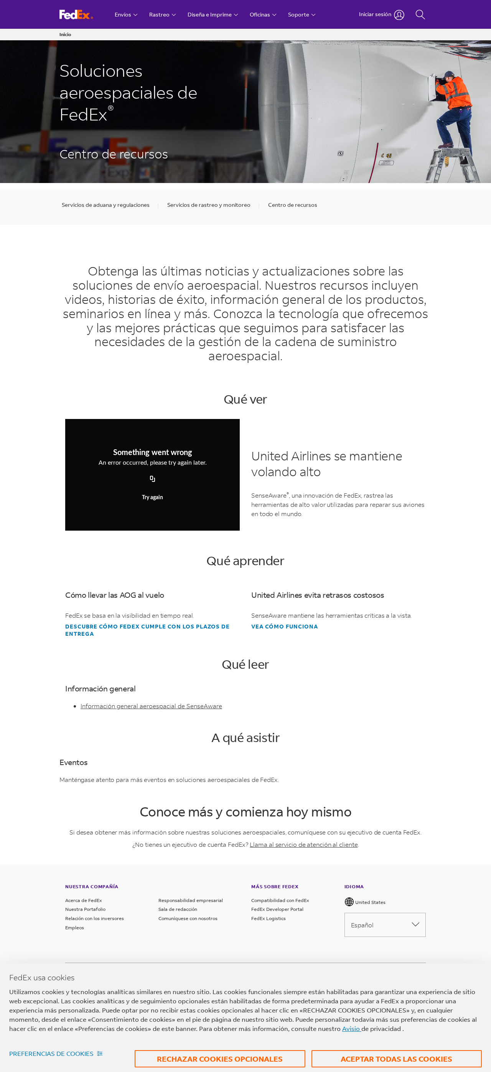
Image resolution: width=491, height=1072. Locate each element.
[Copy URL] (153, 479)
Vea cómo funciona (284, 626)
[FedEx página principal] (83, 14)
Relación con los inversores (94, 918)
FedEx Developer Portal (277, 909)
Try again (152, 497)
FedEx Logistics (268, 918)
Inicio (65, 34)
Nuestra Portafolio (85, 909)
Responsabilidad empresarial (190, 900)
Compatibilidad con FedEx (280, 900)
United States (370, 902)
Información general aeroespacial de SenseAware (151, 706)
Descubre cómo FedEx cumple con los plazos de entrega (147, 630)
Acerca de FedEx (83, 900)
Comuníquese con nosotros (187, 918)
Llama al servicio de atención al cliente (304, 844)
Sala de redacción (177, 909)
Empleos (74, 927)
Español (362, 925)
